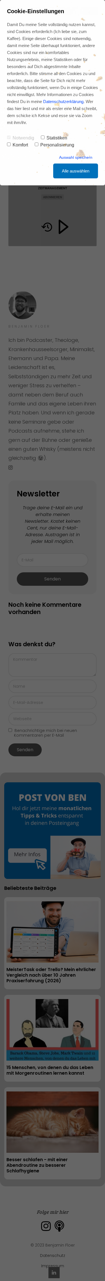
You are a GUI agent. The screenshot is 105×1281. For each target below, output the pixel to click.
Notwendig (23, 138)
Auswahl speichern (75, 157)
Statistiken (56, 138)
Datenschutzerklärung (63, 101)
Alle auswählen (75, 171)
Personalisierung (57, 145)
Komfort (20, 145)
